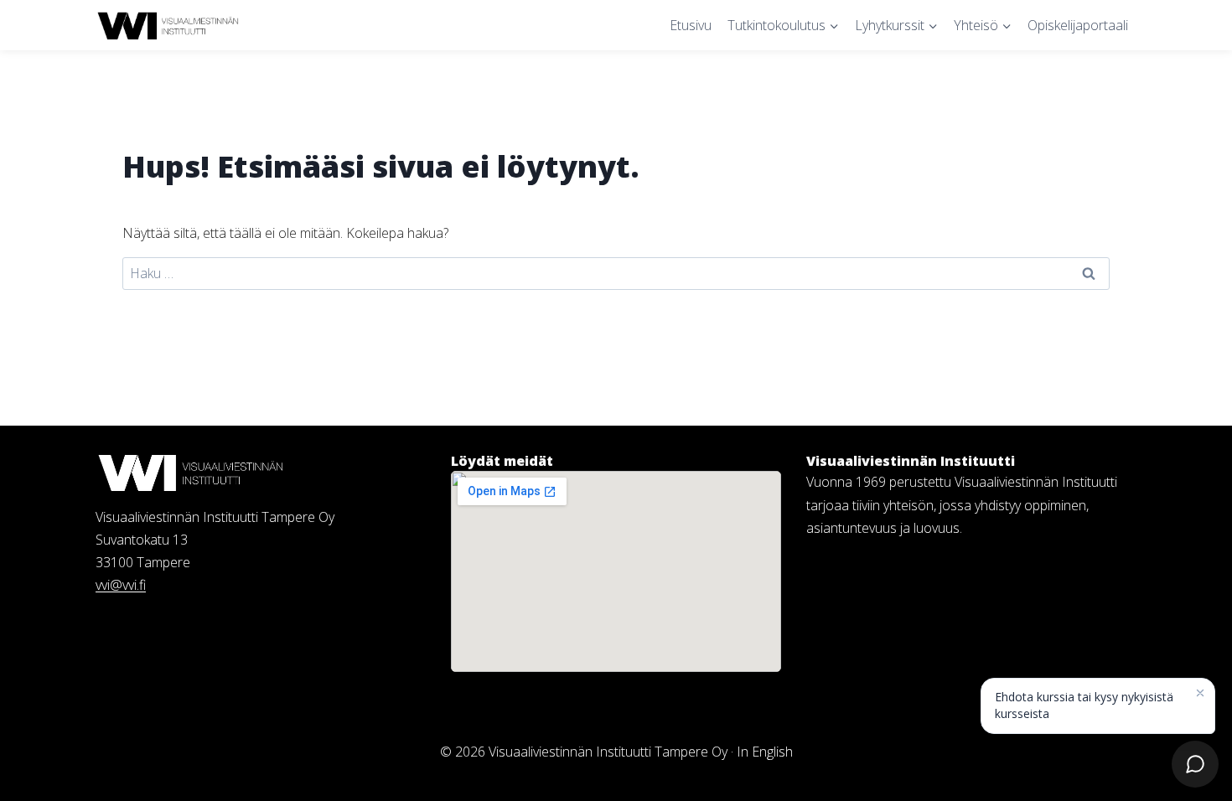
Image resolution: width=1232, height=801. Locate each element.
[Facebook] (849, 563)
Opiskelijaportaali (1078, 25)
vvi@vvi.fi (121, 585)
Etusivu (691, 25)
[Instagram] (817, 563)
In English (765, 751)
